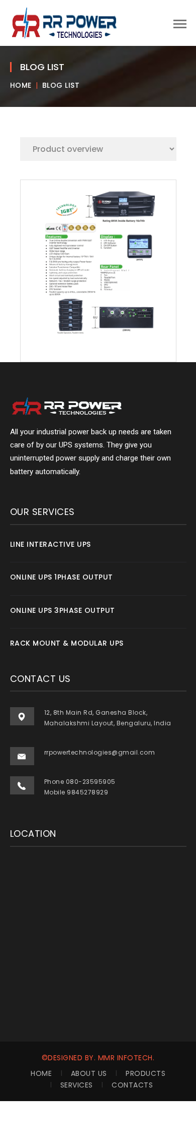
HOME (41, 1073)
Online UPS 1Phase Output (61, 577)
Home (21, 85)
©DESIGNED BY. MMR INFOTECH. (98, 1058)
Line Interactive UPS (50, 544)
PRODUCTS (145, 1073)
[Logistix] (65, 22)
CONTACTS (132, 1085)
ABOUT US (89, 1073)
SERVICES (76, 1085)
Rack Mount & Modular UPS (67, 643)
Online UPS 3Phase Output (62, 610)
